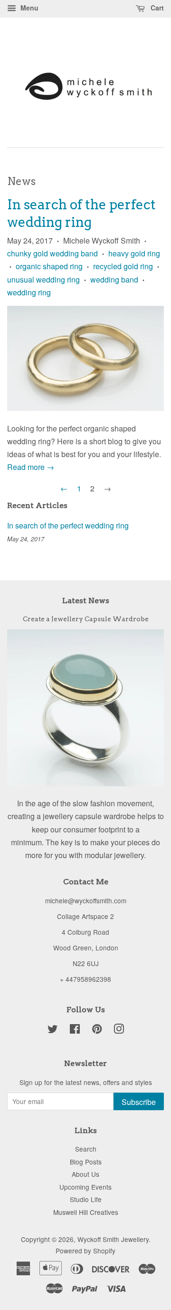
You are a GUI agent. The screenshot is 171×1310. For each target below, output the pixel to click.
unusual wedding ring (43, 279)
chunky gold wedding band (52, 253)
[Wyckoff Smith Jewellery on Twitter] (53, 1030)
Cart (156, 7)
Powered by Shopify (85, 1250)
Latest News (85, 600)
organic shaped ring (49, 266)
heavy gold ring (134, 253)
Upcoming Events (85, 1187)
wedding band (114, 279)
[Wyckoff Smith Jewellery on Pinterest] (97, 1030)
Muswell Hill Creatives (85, 1212)
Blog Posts (86, 1161)
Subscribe (139, 1101)
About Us (85, 1174)
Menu (28, 7)
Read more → (30, 466)
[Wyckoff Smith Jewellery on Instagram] (119, 1030)
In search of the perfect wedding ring (68, 525)
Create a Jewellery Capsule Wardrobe (86, 619)
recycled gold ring (123, 266)
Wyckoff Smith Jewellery (113, 1239)
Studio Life (86, 1199)
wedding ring (29, 292)
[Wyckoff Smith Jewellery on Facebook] (74, 1030)
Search (85, 1149)
